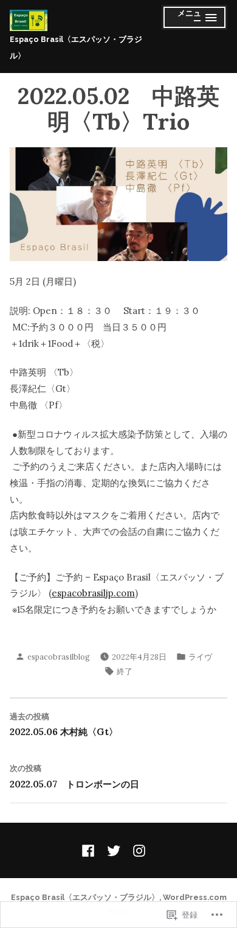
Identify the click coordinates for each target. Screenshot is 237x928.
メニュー (186, 19)
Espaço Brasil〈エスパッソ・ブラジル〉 (85, 897)
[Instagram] (136, 850)
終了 (124, 671)
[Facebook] (90, 850)
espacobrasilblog (58, 656)
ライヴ (200, 656)
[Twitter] (113, 850)
